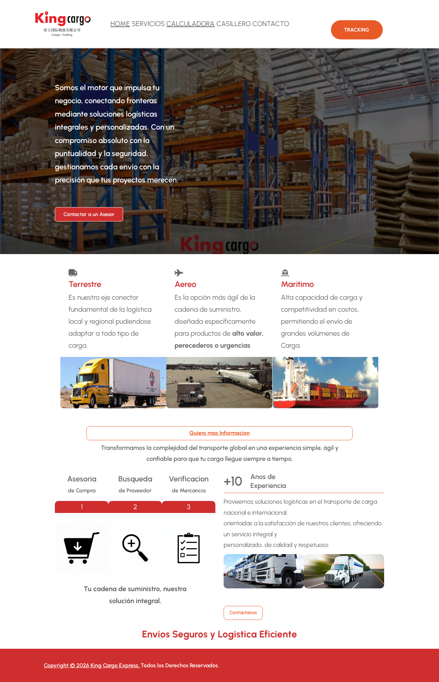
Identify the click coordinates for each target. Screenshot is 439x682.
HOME (120, 24)
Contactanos (243, 612)
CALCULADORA (190, 24)
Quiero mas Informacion (219, 433)
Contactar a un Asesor (89, 214)
